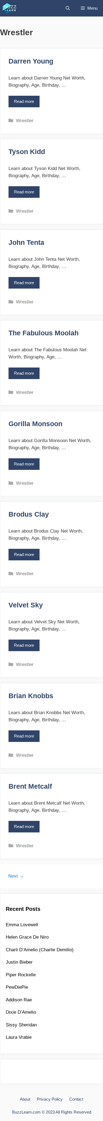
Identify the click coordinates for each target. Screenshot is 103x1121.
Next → (16, 876)
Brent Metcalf (30, 786)
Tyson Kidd (27, 151)
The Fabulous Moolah (44, 333)
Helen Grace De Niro (27, 937)
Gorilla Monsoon (35, 423)
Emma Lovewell (22, 924)
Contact (76, 1099)
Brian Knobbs (31, 696)
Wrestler (25, 120)
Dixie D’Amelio (21, 1012)
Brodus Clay (29, 514)
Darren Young (31, 61)
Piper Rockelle (21, 974)
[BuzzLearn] (10, 8)
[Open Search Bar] (67, 8)
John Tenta (26, 242)
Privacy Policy (50, 1099)
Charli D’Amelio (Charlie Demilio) (40, 949)
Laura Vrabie (19, 1037)
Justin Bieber (19, 962)
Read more (25, 103)
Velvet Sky (26, 605)
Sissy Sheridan (21, 1024)
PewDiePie (17, 987)
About (25, 1099)
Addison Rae (19, 999)
